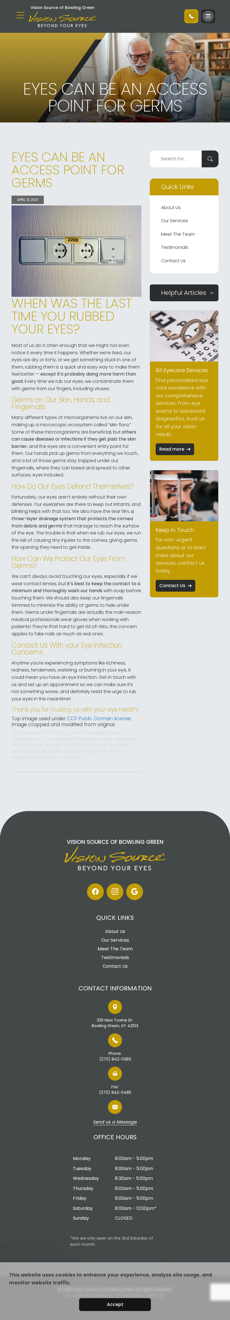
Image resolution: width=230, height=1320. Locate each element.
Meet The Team (178, 234)
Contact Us (173, 261)
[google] (134, 891)
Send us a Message (115, 1122)
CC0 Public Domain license (99, 718)
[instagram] (115, 891)
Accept (115, 1304)
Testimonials (174, 247)
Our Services (174, 220)
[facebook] (95, 891)
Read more (171, 449)
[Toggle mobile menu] (20, 15)
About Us (171, 207)
